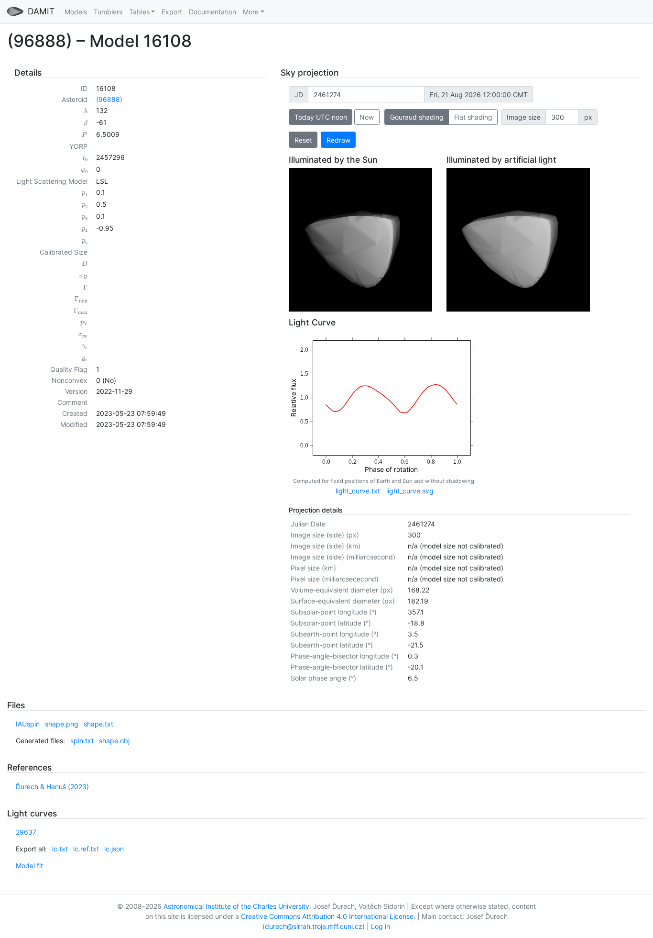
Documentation (212, 12)
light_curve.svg (410, 491)
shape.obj (114, 741)
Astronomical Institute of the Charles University (236, 906)
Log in (380, 926)
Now (366, 117)
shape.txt (98, 724)
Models (76, 12)
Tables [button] (139, 12)
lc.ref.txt (86, 849)
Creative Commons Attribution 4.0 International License (327, 916)
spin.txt (82, 741)
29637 (26, 832)
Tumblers (108, 12)
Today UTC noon (320, 117)
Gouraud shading (417, 117)
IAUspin (28, 724)
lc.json (114, 849)
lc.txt (60, 849)
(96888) (109, 99)
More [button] (251, 12)
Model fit (29, 865)
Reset (303, 140)
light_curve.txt (358, 491)
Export (172, 12)
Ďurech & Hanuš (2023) (52, 786)
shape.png (61, 724)
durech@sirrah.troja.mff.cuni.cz (313, 926)
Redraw (338, 140)
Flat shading (473, 117)
